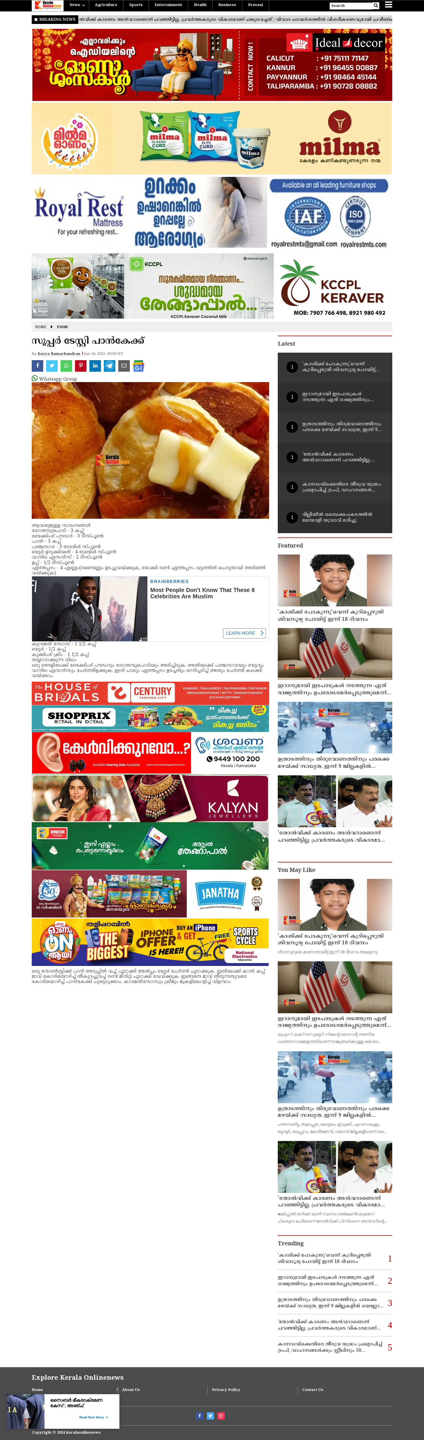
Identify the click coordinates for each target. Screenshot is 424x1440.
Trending (291, 1244)
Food (62, 327)
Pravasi (255, 5)
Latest (286, 344)
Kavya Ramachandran (58, 354)
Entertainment (168, 5)
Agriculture (106, 5)
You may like (296, 870)
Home (40, 327)
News (75, 5)
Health (200, 5)
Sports (136, 5)
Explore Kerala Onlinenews (77, 1378)
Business (227, 5)
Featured (290, 546)
